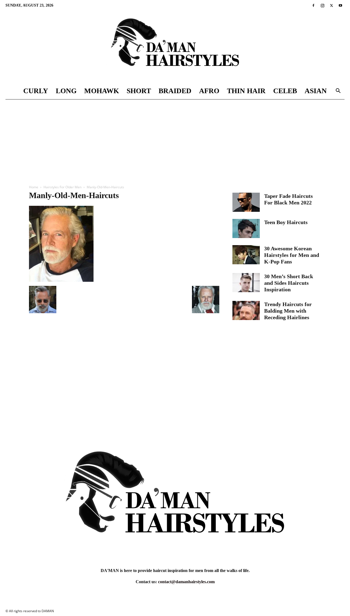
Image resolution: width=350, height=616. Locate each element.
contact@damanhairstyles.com (186, 581)
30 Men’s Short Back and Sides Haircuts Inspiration (288, 282)
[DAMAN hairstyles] (175, 47)
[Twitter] (331, 5)
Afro (209, 91)
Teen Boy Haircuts (286, 222)
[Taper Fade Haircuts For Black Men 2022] (246, 202)
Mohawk (101, 91)
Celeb (285, 91)
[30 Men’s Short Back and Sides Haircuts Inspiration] (246, 282)
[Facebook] (313, 5)
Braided (175, 91)
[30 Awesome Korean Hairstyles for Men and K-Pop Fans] (246, 254)
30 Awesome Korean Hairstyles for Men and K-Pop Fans (291, 255)
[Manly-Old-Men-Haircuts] (61, 280)
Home (33, 187)
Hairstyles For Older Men (62, 187)
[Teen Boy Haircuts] (246, 228)
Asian (316, 91)
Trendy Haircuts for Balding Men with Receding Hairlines (288, 310)
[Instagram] (322, 5)
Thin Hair (246, 91)
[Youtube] (340, 5)
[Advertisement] (175, 140)
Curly (35, 91)
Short (139, 91)
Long (66, 91)
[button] (338, 91)
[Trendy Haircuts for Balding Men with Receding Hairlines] (246, 310)
